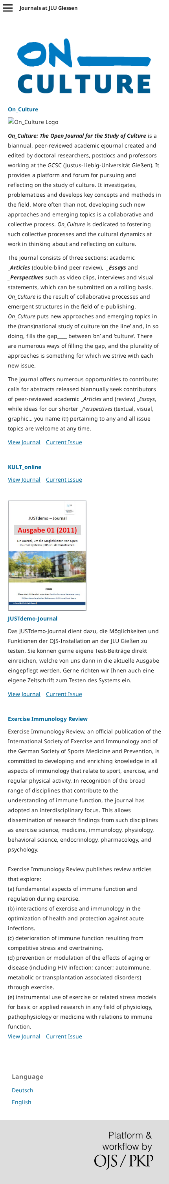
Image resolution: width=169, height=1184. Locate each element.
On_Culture (23, 109)
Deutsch (22, 1090)
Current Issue (64, 442)
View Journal (24, 442)
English (21, 1102)
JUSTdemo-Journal (32, 618)
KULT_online (24, 467)
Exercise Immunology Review (48, 718)
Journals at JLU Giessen (49, 7)
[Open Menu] (8, 8)
